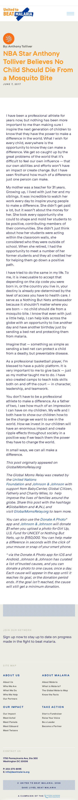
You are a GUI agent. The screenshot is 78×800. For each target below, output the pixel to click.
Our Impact (9, 713)
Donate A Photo (53, 519)
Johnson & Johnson (48, 484)
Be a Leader (48, 722)
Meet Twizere (10, 730)
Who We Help (10, 694)
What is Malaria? (51, 686)
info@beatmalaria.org (17, 771)
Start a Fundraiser (52, 713)
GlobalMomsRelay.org (31, 511)
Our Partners (10, 698)
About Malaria (50, 682)
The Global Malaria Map (55, 690)
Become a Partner (52, 726)
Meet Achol (9, 717)
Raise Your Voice (51, 717)
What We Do (10, 690)
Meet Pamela (10, 722)
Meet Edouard (10, 726)
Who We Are (9, 686)
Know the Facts (50, 694)
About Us (8, 682)
